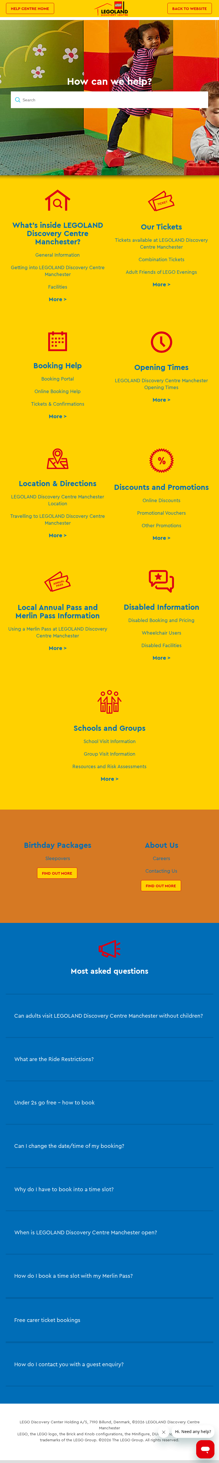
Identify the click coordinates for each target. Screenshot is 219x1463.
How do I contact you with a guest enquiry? (68, 1364)
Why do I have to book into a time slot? (63, 1189)
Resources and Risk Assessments (109, 766)
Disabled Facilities (161, 645)
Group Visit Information (109, 754)
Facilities (57, 287)
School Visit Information (110, 741)
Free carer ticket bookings (47, 1320)
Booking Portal (57, 379)
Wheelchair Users (161, 633)
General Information (57, 255)
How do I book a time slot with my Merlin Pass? (73, 1275)
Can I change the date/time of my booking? (69, 1145)
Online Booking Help (58, 391)
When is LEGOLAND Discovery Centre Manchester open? (85, 1232)
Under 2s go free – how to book (54, 1102)
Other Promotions (161, 525)
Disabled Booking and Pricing (161, 620)
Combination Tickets (161, 259)
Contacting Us (161, 871)
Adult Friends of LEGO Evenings (161, 272)
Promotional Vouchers (161, 513)
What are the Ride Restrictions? (54, 1059)
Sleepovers (57, 858)
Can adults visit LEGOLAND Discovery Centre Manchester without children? (108, 1015)
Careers (161, 858)
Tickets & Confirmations (57, 404)
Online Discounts (162, 500)
